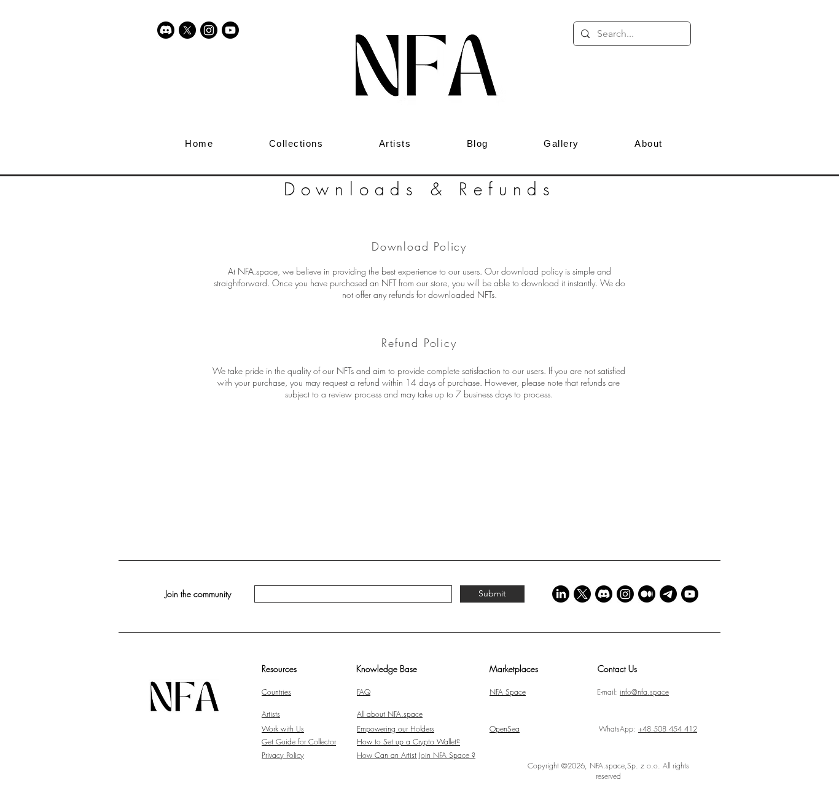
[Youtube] (230, 30)
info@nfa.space (644, 692)
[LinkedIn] (560, 594)
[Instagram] (208, 30)
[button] (709, 33)
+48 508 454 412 (667, 729)
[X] (187, 30)
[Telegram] (668, 594)
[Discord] (165, 30)
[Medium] (646, 594)
